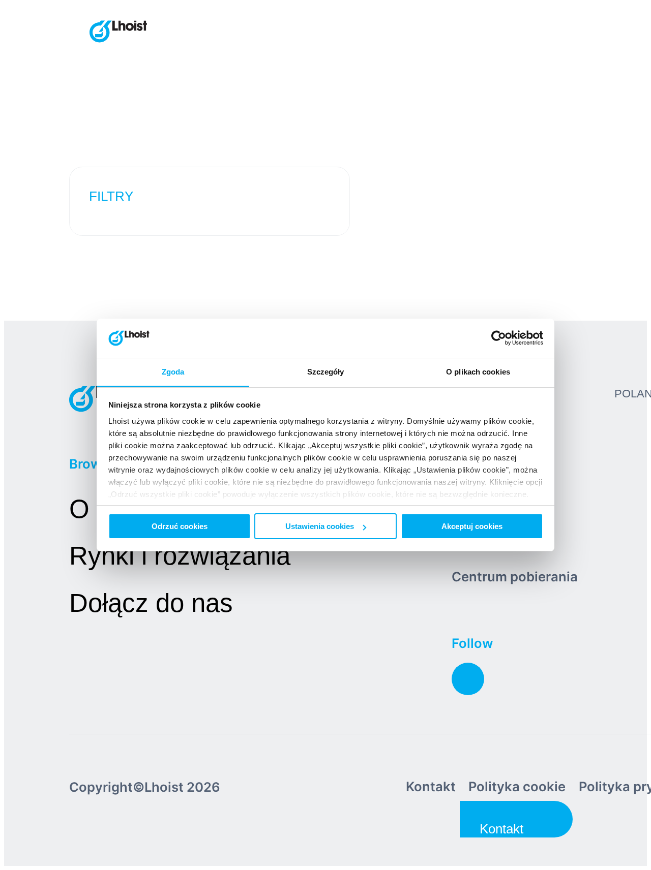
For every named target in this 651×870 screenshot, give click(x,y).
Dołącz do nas (151, 602)
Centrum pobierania (515, 576)
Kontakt (431, 786)
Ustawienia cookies (319, 526)
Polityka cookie (517, 786)
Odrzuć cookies (180, 526)
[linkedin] (468, 679)
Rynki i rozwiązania (179, 555)
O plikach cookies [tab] (478, 371)
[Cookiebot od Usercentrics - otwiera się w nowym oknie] (498, 338)
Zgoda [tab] (173, 371)
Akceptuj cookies (471, 526)
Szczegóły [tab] (325, 371)
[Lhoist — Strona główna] (118, 32)
